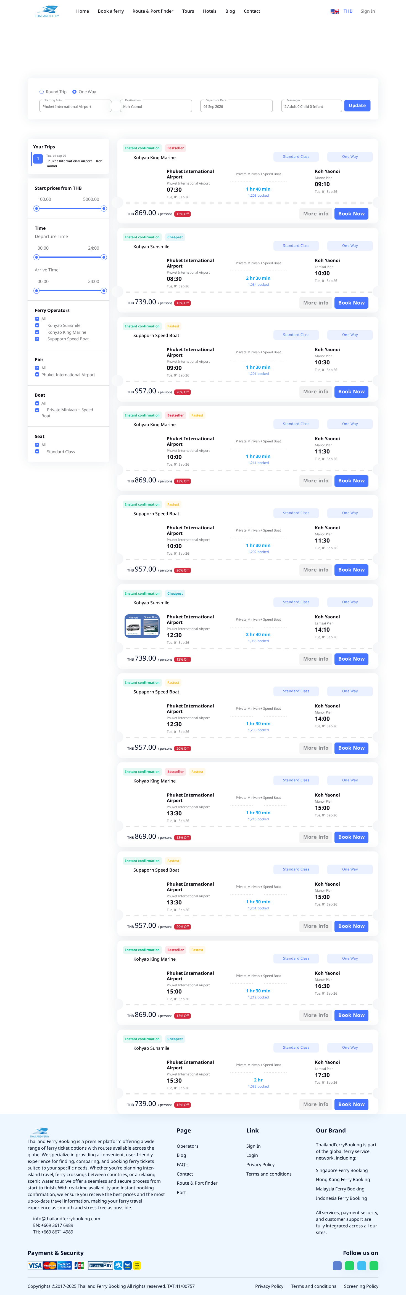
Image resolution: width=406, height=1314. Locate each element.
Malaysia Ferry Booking (340, 1189)
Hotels (210, 11)
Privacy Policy (260, 1164)
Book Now (351, 214)
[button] (335, 11)
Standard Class (60, 452)
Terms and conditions (269, 1174)
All (43, 319)
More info (316, 214)
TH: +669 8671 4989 (53, 1232)
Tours (188, 11)
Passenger (293, 100)
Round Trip (56, 92)
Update (357, 105)
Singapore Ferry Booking (342, 1170)
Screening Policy (361, 1286)
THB (348, 11)
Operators (188, 1146)
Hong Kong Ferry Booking (343, 1179)
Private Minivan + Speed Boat (67, 413)
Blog (230, 11)
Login (252, 1155)
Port (181, 1192)
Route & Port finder (153, 11)
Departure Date (216, 100)
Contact (252, 11)
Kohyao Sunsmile (63, 326)
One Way (87, 92)
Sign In (368, 11)
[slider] (36, 208)
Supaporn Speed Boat (67, 339)
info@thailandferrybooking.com (66, 1219)
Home (82, 11)
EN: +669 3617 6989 (53, 1225)
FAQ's (183, 1164)
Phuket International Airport (68, 375)
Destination (133, 100)
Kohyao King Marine (66, 333)
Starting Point (53, 100)
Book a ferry (111, 11)
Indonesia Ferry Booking (341, 1198)
